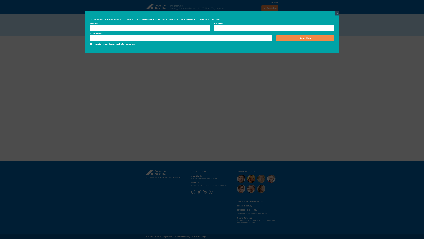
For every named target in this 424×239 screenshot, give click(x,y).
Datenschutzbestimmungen (120, 44)
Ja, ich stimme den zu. (114, 44)
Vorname (94, 23)
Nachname (218, 23)
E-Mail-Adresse (96, 34)
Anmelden (305, 38)
